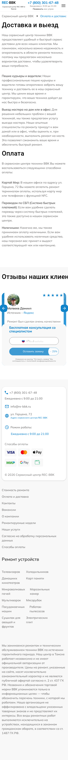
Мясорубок (34, 600)
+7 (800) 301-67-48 (43, 3)
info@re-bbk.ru (21, 406)
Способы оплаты (13, 547)
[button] (3, 308)
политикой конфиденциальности (41, 361)
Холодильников (37, 572)
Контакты (8, 503)
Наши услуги (11, 529)
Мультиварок (11, 600)
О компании (10, 516)
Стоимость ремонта (15, 490)
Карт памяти (35, 578)
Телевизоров (11, 572)
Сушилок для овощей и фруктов (11, 622)
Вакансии (9, 510)
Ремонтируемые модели (19, 523)
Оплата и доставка (15, 496)
